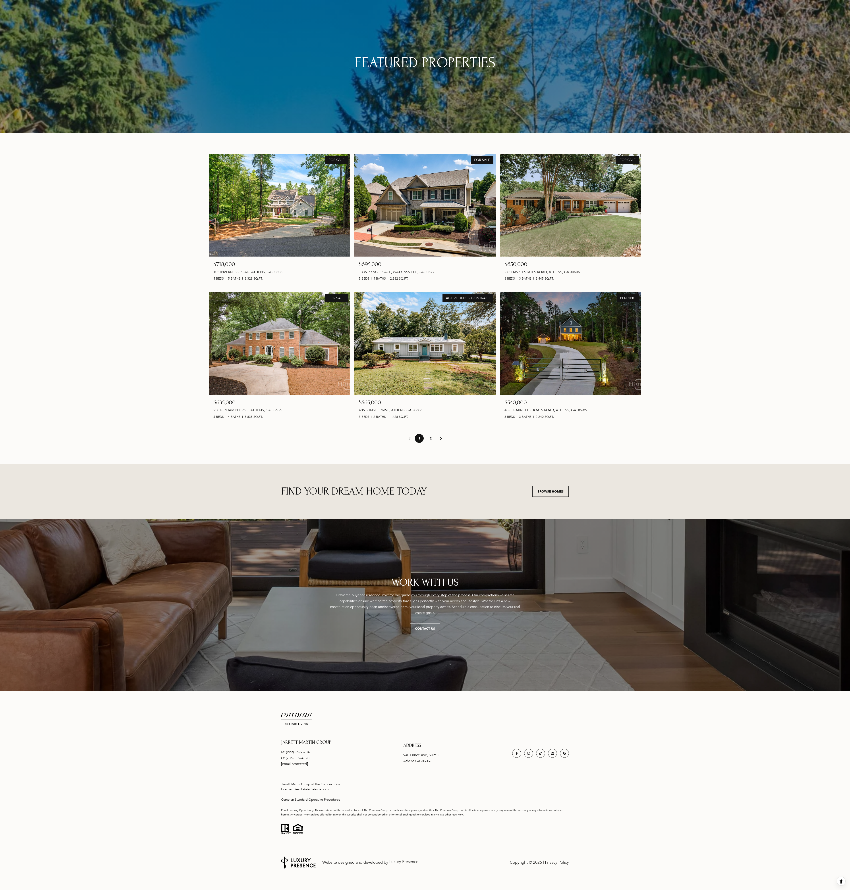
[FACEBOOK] (516, 753)
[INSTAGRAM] (528, 753)
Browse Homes (550, 491)
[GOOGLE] (564, 753)
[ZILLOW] (552, 753)
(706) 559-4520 (297, 758)
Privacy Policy (557, 862)
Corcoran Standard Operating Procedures (310, 800)
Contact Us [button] (425, 628)
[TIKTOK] (540, 753)
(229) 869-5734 (298, 752)
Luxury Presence (403, 861)
